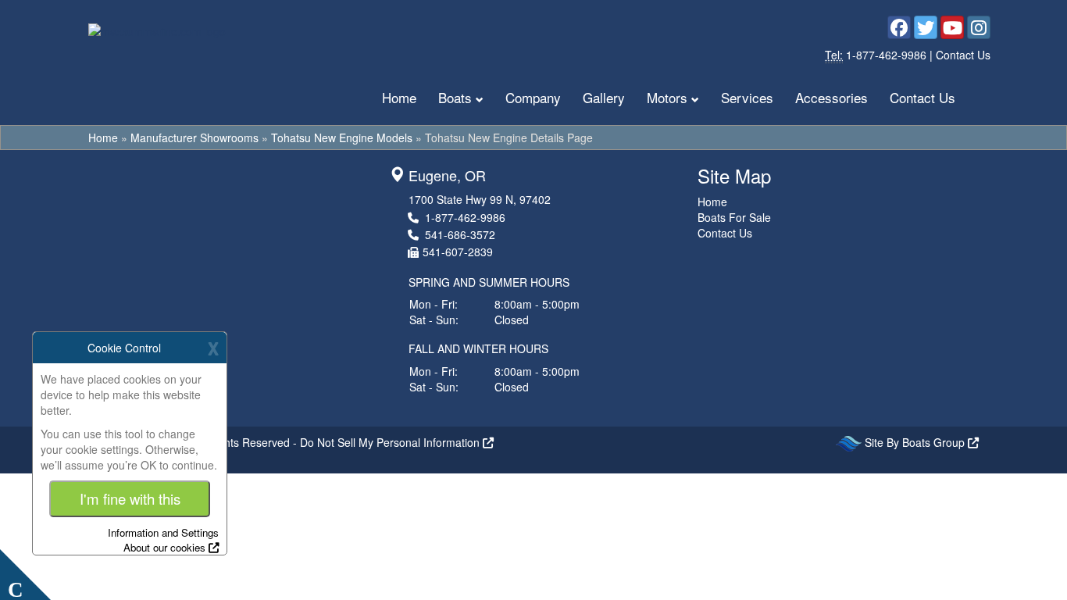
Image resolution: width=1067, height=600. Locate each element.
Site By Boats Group (916, 442)
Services (747, 97)
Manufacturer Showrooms (194, 137)
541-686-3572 (460, 234)
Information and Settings (163, 532)
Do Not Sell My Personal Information (391, 442)
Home (399, 97)
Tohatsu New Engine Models (341, 137)
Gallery (604, 97)
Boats (455, 97)
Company (533, 97)
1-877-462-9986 (888, 54)
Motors (667, 97)
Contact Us (963, 54)
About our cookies (164, 547)
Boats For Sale (734, 217)
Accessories (831, 97)
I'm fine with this (130, 498)
